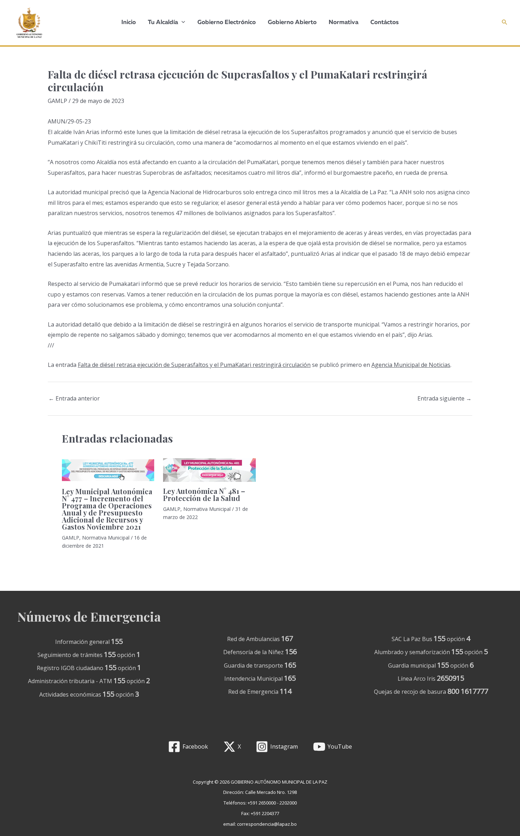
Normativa (343, 22)
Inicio (128, 22)
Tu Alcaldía (163, 22)
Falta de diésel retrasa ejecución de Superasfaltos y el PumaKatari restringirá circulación (194, 365)
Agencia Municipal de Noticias (410, 365)
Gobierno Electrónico (226, 22)
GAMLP (57, 101)
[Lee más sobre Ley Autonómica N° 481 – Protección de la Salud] (209, 470)
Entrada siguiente (444, 398)
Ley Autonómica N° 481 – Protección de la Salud (204, 494)
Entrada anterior (74, 398)
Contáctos (384, 22)
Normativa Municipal (105, 537)
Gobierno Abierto (292, 22)
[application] (181, 22)
